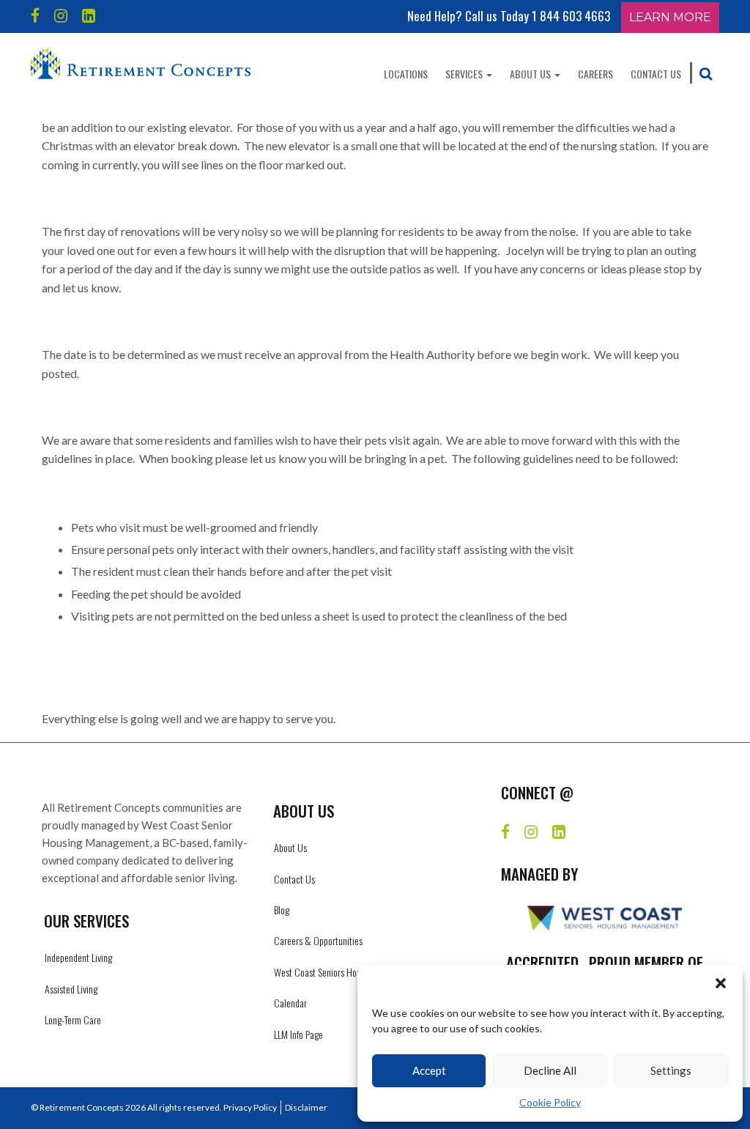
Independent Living (78, 957)
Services (465, 73)
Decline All (550, 1070)
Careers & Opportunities (318, 940)
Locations (406, 73)
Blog (281, 909)
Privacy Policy (250, 1107)
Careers (595, 73)
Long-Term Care (73, 1019)
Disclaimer (306, 1107)
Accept (429, 1070)
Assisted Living (71, 988)
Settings (670, 1070)
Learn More (670, 17)
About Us (531, 73)
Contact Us (656, 73)
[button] (720, 983)
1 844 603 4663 (571, 16)
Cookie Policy (550, 1102)
